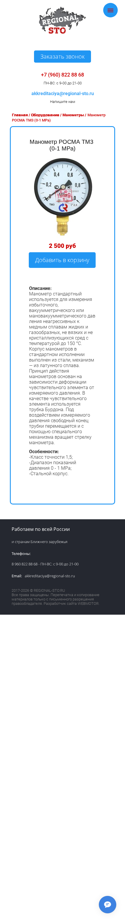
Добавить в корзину (62, 260)
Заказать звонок (62, 56)
